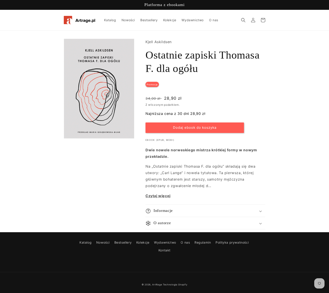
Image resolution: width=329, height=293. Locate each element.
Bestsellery (123, 242)
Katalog (85, 242)
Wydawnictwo (165, 242)
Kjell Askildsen (158, 42)
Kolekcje (143, 242)
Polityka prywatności (232, 242)
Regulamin (202, 242)
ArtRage (157, 284)
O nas (185, 242)
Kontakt (164, 250)
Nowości (103, 242)
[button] (243, 20)
